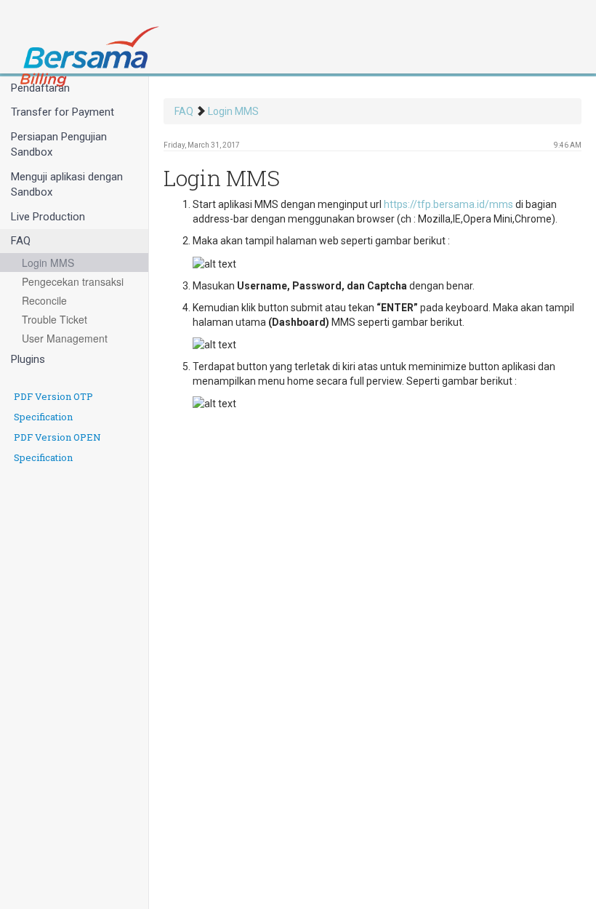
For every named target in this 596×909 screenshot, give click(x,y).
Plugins (28, 359)
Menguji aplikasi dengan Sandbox (67, 184)
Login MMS (48, 262)
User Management (65, 338)
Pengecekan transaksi (73, 281)
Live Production (48, 216)
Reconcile (44, 300)
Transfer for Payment (62, 112)
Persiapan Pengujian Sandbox (59, 144)
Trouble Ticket (54, 319)
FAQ (21, 240)
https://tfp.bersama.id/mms (448, 204)
